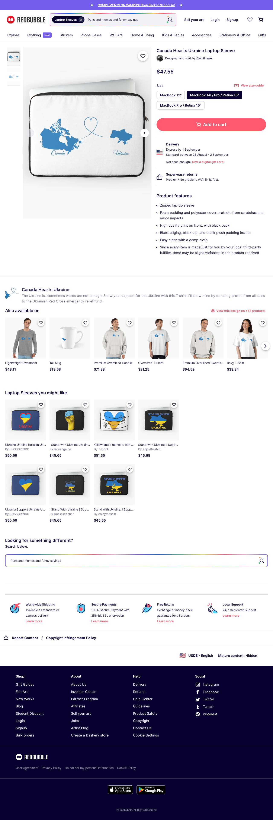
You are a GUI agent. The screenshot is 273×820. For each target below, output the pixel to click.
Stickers (66, 35)
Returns (139, 691)
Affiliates (78, 706)
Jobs (75, 721)
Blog (19, 706)
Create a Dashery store (90, 735)
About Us (78, 684)
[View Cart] (261, 20)
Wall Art (116, 35)
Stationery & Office (234, 35)
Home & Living (142, 35)
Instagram (211, 684)
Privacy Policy (51, 768)
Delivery (139, 684)
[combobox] (113, 20)
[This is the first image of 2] (30, 133)
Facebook (211, 692)
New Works (25, 699)
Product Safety (145, 713)
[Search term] (170, 19)
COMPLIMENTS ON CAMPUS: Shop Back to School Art (136, 5)
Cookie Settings (146, 735)
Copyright (141, 721)
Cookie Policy (126, 768)
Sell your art (81, 713)
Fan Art (22, 691)
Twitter (208, 699)
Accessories (201, 35)
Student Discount (30, 713)
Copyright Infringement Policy (71, 638)
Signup (21, 728)
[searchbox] (136, 561)
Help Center (142, 699)
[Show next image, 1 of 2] (144, 133)
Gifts (262, 35)
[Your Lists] (250, 20)
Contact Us (142, 728)
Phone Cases (91, 35)
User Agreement (27, 768)
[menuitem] (13, 35)
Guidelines (141, 706)
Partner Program (84, 699)
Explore (13, 35)
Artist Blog (79, 728)
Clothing (38, 35)
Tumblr (208, 706)
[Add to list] (143, 56)
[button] (136, 5)
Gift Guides (25, 684)
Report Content (25, 638)
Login (20, 721)
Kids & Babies (173, 35)
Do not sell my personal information (89, 768)
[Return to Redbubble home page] (26, 20)
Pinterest (210, 714)
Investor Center (83, 691)
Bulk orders (25, 735)
